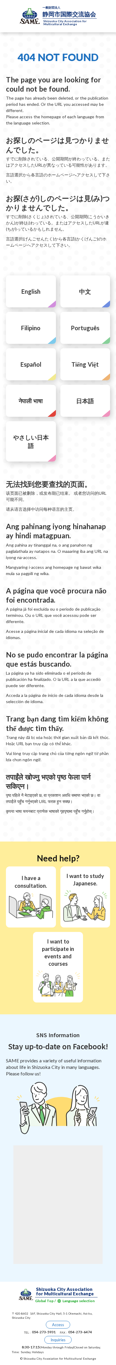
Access (58, 1324)
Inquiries (58, 1339)
